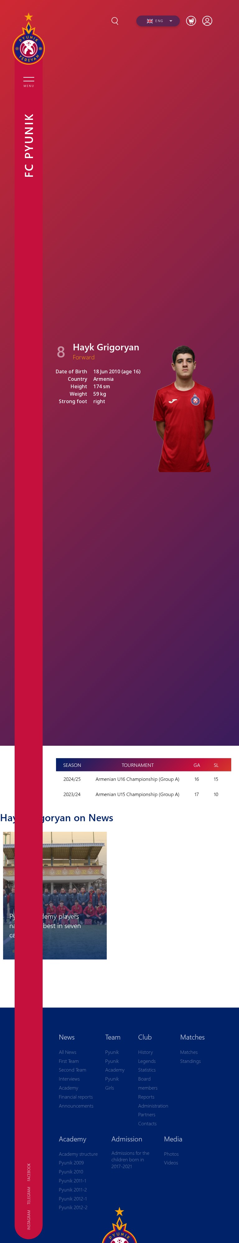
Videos (171, 1162)
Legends (147, 1061)
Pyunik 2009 (71, 1162)
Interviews (69, 1078)
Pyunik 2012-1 (73, 1198)
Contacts (147, 1123)
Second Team (72, 1069)
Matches (189, 1052)
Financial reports (76, 1096)
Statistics (147, 1069)
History (145, 1052)
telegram (28, 1195)
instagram (28, 1220)
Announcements (76, 1105)
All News (67, 1052)
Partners (146, 1114)
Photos (171, 1153)
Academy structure (78, 1153)
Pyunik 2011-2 (73, 1189)
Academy (68, 1087)
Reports (146, 1096)
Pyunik (112, 1052)
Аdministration (153, 1105)
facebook (28, 1172)
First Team (69, 1061)
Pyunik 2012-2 (73, 1207)
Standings (190, 1061)
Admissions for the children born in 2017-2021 (130, 1159)
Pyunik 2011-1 (72, 1180)
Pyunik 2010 (71, 1171)
